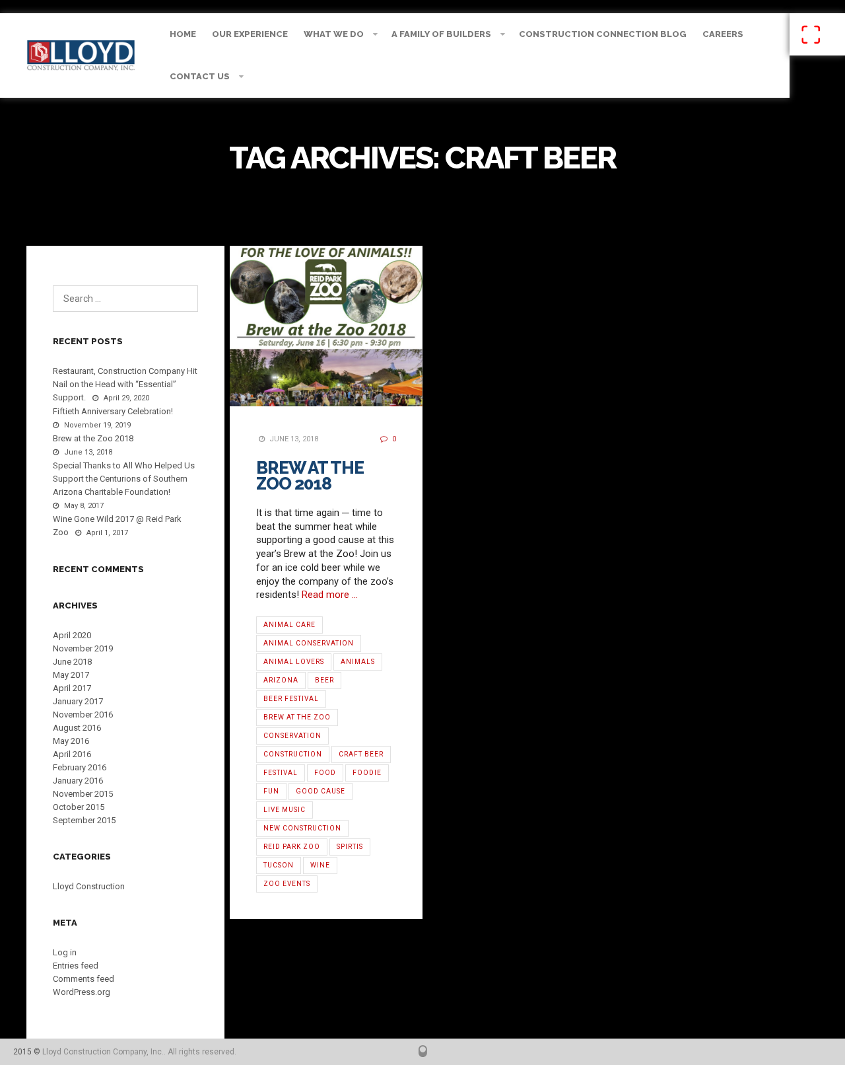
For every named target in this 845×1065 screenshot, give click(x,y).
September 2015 (84, 820)
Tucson (278, 865)
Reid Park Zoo (291, 846)
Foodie (367, 772)
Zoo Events (286, 883)
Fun (271, 791)
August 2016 (77, 728)
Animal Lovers (293, 661)
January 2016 (78, 781)
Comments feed (83, 979)
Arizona (280, 680)
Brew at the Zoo (297, 717)
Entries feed (75, 966)
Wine (320, 865)
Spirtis (350, 846)
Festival (280, 772)
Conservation (292, 735)
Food (325, 772)
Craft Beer (361, 754)
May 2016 (71, 741)
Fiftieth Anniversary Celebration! (113, 411)
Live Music (284, 809)
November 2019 (83, 648)
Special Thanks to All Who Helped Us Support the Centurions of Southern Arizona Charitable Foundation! (124, 478)
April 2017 (72, 688)
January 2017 (78, 701)
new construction (302, 828)
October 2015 (78, 807)
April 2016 (72, 754)
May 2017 (71, 675)
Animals (358, 661)
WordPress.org (81, 992)
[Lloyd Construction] (80, 55)
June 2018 (72, 662)
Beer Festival (291, 698)
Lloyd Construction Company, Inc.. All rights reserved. (139, 1051)
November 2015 (83, 794)
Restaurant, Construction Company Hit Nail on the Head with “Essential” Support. (125, 384)
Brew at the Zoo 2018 (310, 476)
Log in (65, 952)
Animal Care (289, 624)
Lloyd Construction (89, 886)
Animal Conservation (308, 643)
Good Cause (320, 791)
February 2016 (79, 767)
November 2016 (83, 714)
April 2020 (72, 635)
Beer (324, 680)
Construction (292, 754)
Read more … (330, 595)
